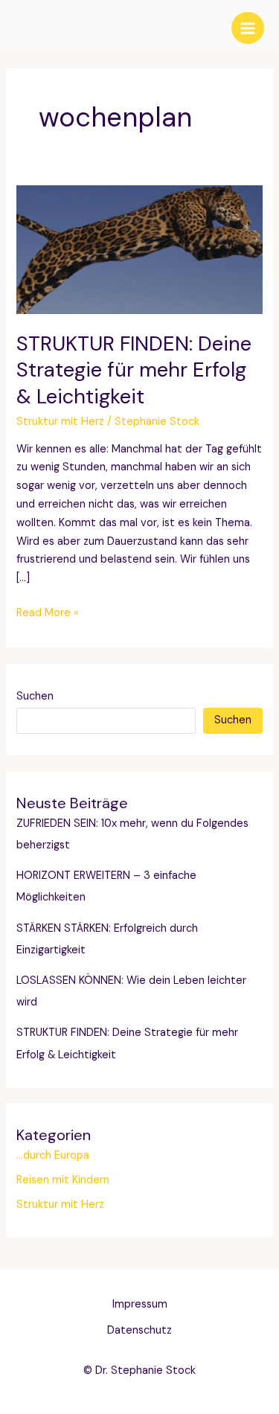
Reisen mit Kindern (62, 1180)
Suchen (35, 696)
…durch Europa (52, 1155)
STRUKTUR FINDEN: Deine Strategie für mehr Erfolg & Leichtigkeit (133, 369)
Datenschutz (139, 1330)
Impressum (139, 1304)
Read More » (47, 614)
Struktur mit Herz (60, 422)
